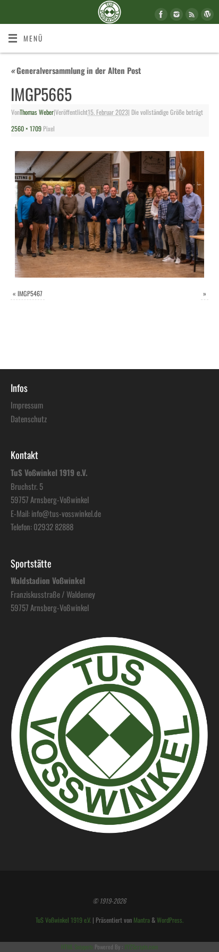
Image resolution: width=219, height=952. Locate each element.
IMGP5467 (30, 293)
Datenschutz (29, 418)
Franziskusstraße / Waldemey (53, 594)
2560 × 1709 (26, 128)
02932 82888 (53, 526)
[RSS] (190, 16)
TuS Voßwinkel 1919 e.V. (63, 920)
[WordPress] (206, 16)
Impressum (27, 405)
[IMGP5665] (109, 214)
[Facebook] (159, 16)
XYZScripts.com (141, 946)
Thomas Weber (37, 112)
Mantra (141, 920)
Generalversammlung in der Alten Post (76, 70)
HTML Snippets (77, 946)
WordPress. (170, 920)
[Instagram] (175, 16)
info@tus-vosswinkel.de (66, 513)
